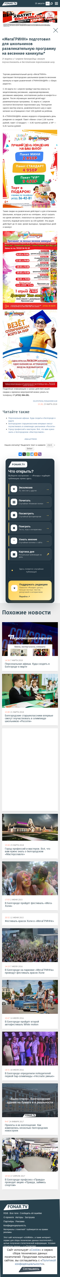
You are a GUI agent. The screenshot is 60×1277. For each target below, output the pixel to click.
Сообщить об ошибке (31, 1213)
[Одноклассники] (36, 454)
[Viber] (39, 454)
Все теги (14, 1213)
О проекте (8, 1217)
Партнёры (8, 1221)
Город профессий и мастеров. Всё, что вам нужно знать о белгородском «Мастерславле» (31, 430)
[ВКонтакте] (20, 454)
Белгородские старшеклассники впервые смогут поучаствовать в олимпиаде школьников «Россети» (31, 425)
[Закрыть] (55, 30)
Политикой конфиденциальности (35, 1262)
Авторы (19, 1217)
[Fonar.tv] (9, 3)
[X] (24, 454)
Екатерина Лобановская (45, 401)
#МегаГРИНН (31, 439)
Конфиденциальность (14, 1225)
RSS (5, 1213)
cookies (28, 1237)
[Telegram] (32, 454)
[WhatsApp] (28, 454)
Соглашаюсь (31, 1269)
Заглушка (30, 1217)
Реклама (19, 1221)
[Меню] (56, 3)
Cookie (35, 1250)
